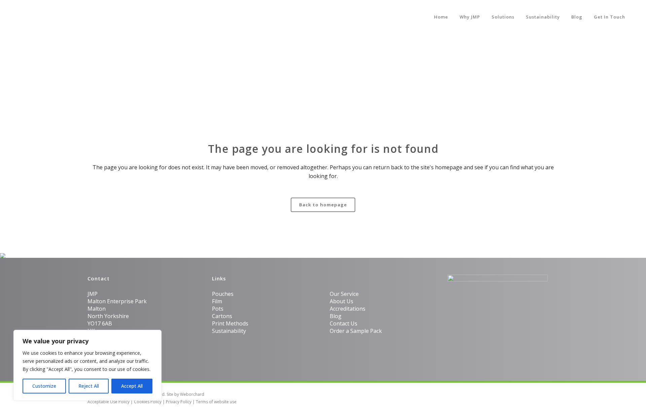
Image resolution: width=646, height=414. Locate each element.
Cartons (222, 316)
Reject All (88, 386)
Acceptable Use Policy (108, 402)
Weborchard (192, 394)
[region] (87, 365)
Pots (217, 308)
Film (217, 301)
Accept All (132, 386)
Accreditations (347, 308)
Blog (336, 316)
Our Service (344, 294)
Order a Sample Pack (356, 331)
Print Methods (230, 323)
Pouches (223, 294)
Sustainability (229, 331)
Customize (44, 386)
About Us (341, 301)
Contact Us (343, 323)
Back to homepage (323, 205)
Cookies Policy (148, 402)
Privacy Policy (178, 402)
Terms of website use (216, 402)
